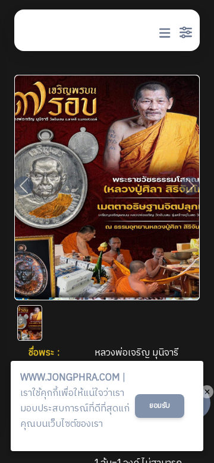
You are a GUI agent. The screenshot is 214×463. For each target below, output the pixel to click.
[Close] (206, 391)
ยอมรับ (159, 405)
